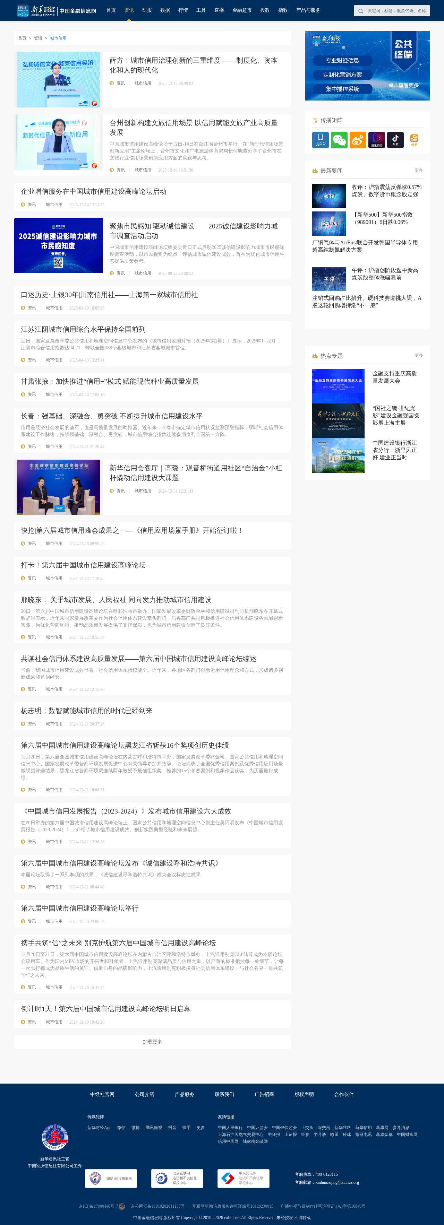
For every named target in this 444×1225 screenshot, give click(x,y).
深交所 (324, 1127)
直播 (219, 10)
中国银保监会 (284, 1127)
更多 (419, 170)
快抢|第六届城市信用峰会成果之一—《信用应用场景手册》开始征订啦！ (132, 530)
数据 (165, 10)
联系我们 (224, 1094)
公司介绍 (144, 1094)
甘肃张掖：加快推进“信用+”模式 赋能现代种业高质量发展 (110, 381)
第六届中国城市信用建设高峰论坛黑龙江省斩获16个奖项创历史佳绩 (125, 745)
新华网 (382, 1127)
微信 (121, 1127)
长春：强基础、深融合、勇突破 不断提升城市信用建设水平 (112, 416)
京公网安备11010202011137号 (158, 1206)
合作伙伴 (344, 1094)
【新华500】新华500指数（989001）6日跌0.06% (382, 218)
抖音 (172, 1127)
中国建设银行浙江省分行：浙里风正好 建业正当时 (395, 450)
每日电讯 (363, 1134)
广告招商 (264, 1094)
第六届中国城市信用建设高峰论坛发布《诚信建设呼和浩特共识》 (121, 863)
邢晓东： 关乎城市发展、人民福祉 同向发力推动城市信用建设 (116, 599)
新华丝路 (342, 1127)
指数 (283, 10)
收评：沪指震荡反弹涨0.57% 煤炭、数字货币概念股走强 (386, 190)
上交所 (307, 1127)
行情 (183, 10)
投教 (265, 10)
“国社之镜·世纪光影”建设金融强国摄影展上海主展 (396, 415)
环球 (347, 1134)
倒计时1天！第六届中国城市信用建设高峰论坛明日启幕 (106, 1009)
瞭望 (334, 1134)
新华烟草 (384, 1134)
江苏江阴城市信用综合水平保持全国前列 (83, 329)
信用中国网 (228, 1141)
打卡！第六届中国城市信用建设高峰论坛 (83, 565)
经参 (305, 1134)
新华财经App (99, 1127)
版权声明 (304, 1094)
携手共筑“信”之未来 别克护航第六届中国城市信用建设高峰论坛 (118, 943)
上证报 (290, 1134)
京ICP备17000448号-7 (98, 1206)
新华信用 (363, 1127)
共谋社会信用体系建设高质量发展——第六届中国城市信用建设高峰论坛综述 (139, 658)
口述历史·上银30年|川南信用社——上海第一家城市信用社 (109, 294)
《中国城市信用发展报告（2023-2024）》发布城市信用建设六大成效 (126, 811)
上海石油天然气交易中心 (241, 1134)
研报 (147, 10)
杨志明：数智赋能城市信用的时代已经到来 (87, 710)
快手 (186, 1127)
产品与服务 (308, 10)
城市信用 (54, 204)
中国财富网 (407, 1134)
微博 (135, 1127)
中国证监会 (257, 1127)
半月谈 (320, 1134)
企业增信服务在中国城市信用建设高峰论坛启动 (93, 191)
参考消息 (401, 1127)
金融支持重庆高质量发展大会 (395, 377)
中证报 (274, 1134)
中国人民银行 (230, 1127)
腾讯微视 (154, 1127)
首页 (111, 10)
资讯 (129, 10)
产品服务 (184, 1094)
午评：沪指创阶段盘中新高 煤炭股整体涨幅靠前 (385, 273)
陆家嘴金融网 (255, 1141)
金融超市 (242, 10)
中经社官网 (102, 1094)
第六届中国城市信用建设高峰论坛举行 (80, 908)
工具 (201, 10)
